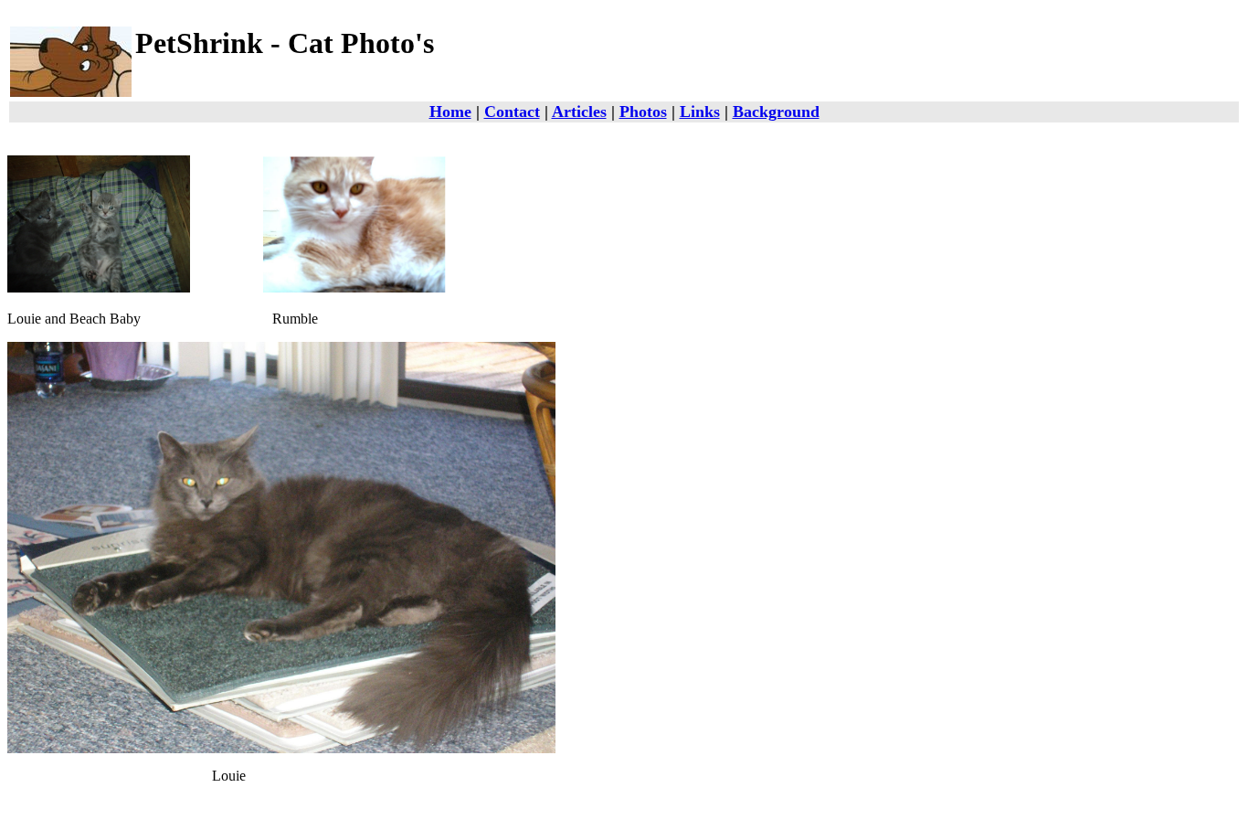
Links (700, 111)
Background (776, 111)
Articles (579, 111)
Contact (512, 111)
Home (450, 111)
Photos (643, 111)
